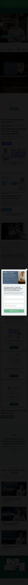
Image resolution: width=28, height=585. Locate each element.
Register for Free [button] (13, 311)
